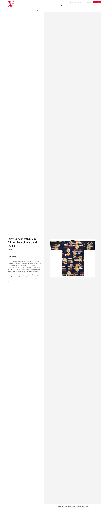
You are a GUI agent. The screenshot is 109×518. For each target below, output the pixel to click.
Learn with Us (42, 6)
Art (36, 6)
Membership (88, 2)
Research (50, 6)
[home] (8, 10)
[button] (99, 511)
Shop (56, 6)
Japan (10, 249)
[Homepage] (11, 4)
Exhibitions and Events (27, 6)
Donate (80, 2)
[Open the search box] (61, 6)
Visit (17, 6)
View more (11, 281)
